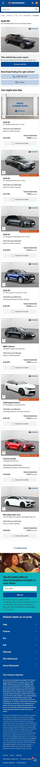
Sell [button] (4, 645)
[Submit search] (36, 9)
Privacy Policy (30, 607)
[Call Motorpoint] (32, 2)
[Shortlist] (36, 2)
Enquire (21, 82)
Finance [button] (6, 631)
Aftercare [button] (7, 652)
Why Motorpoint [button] (10, 659)
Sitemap (19, 755)
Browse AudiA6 (20, 64)
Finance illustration (30, 135)
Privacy (5, 755)
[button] (3, 3)
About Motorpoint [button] (11, 665)
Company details (26, 759)
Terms (12, 755)
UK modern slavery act (10, 759)
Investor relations (9, 762)
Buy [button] (4, 638)
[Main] (16, 3)
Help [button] (5, 624)
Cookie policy (21, 762)
